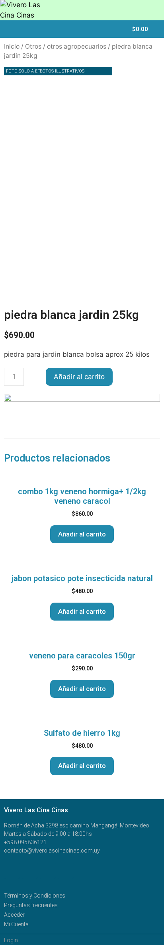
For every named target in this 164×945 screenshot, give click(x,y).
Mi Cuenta (16, 924)
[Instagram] (66, 871)
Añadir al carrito (79, 377)
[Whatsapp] (30, 871)
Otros (33, 46)
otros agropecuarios (76, 46)
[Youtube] (48, 871)
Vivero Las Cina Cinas (36, 810)
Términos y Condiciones (34, 895)
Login (11, 940)
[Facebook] (12, 871)
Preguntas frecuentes (31, 905)
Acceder (14, 915)
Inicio (12, 46)
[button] (116, 30)
